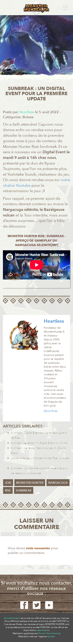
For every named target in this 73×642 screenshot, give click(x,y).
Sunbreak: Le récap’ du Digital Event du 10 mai (39, 443)
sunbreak (24, 490)
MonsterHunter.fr (12, 618)
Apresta (51, 636)
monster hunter (29, 483)
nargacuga (58, 483)
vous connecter (38, 548)
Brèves (28, 117)
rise (8, 490)
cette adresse (42, 630)
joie (8, 483)
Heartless (54, 321)
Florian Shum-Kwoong (49, 633)
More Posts (50, 411)
